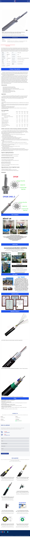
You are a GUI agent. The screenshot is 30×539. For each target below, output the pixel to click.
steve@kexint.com (7, 435)
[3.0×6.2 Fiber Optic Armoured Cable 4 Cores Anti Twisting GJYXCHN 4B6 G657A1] (8, 506)
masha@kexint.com (17, 417)
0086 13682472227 (19, 420)
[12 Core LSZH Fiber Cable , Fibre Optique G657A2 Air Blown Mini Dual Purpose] (22, 519)
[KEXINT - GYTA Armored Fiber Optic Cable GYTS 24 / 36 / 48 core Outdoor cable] (22, 469)
